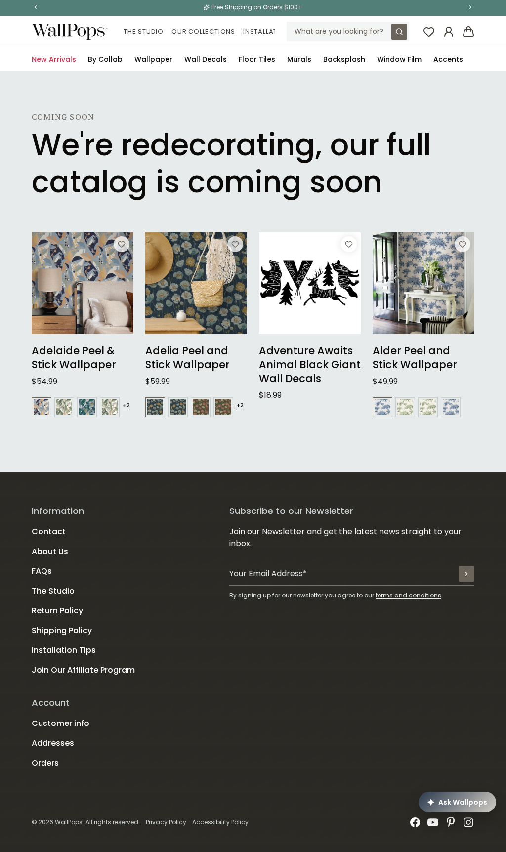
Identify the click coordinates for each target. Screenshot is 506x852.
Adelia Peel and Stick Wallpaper (187, 358)
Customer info (60, 723)
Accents (448, 59)
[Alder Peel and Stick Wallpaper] (423, 283)
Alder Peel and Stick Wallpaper (415, 358)
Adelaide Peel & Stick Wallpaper (74, 358)
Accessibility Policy (220, 822)
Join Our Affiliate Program (83, 670)
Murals (299, 59)
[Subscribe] (466, 574)
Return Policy (57, 610)
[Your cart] (468, 32)
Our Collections (203, 31)
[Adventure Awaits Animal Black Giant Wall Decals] (310, 283)
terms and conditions (408, 595)
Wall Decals (205, 59)
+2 (126, 405)
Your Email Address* (268, 573)
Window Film (399, 59)
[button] (36, 7)
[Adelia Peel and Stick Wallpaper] (196, 283)
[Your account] (449, 32)
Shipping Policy (62, 630)
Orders (45, 762)
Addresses (53, 743)
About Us (50, 551)
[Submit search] (399, 32)
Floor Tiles (257, 59)
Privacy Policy (166, 822)
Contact (49, 531)
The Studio (144, 31)
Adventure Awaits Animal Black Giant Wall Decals (310, 364)
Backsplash (344, 59)
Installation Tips (274, 31)
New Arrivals (54, 59)
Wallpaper (153, 59)
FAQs (42, 571)
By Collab (105, 59)
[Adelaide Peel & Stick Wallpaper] (82, 283)
